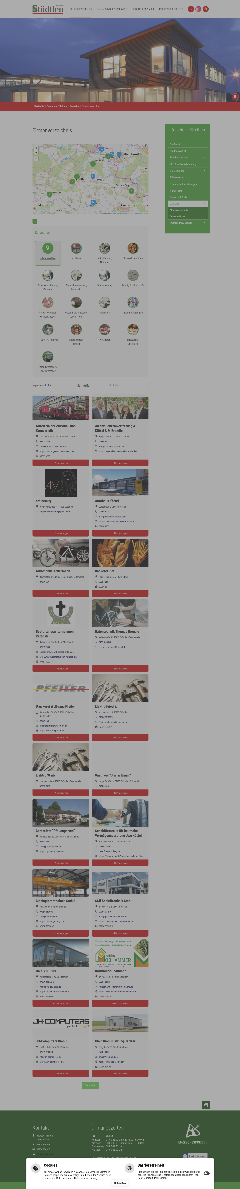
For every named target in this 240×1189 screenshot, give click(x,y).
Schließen (120, 1183)
